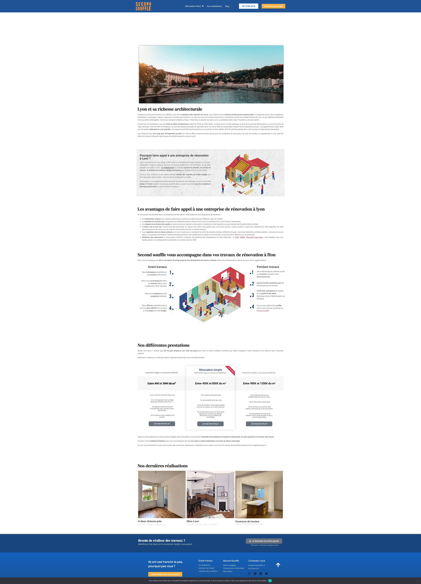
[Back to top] (278, 566)
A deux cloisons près (150, 521)
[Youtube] (266, 573)
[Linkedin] (260, 573)
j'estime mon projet (162, 424)
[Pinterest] (254, 573)
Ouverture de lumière (247, 521)
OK (270, 580)
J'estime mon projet (259, 424)
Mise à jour (193, 521)
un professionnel (167, 168)
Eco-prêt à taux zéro (254, 237)
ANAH (242, 237)
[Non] (417, 581)
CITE (237, 237)
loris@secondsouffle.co (256, 565)
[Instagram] (249, 573)
